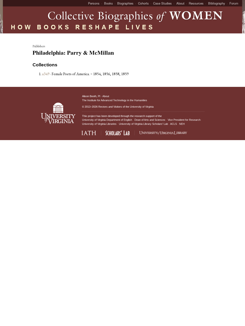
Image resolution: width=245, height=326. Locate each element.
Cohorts (143, 3)
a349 (46, 73)
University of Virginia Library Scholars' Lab (143, 123)
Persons (94, 3)
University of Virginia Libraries (99, 123)
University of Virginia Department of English (107, 119)
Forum (233, 3)
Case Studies (162, 3)
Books (108, 3)
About (180, 3)
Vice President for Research (184, 119)
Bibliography (216, 3)
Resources (196, 3)
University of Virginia (142, 106)
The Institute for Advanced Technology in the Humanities (114, 100)
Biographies (125, 3)
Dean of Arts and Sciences (149, 119)
